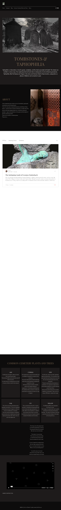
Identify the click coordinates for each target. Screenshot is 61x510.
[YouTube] (57, 8)
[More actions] (55, 171)
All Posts (4, 140)
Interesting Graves (13, 140)
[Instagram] (56, 8)
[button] (57, 140)
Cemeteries (21, 140)
